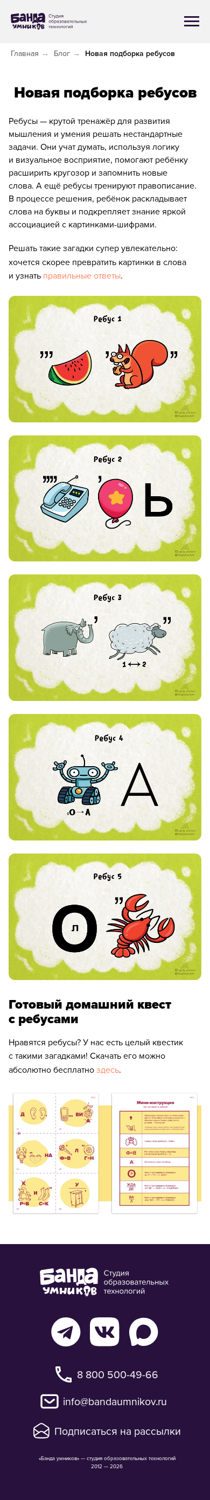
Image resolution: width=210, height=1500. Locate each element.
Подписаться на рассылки (117, 1430)
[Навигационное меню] (191, 21)
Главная (25, 53)
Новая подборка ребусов (130, 53)
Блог (62, 53)
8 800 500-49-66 (117, 1374)
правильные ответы (82, 275)
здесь (107, 1069)
